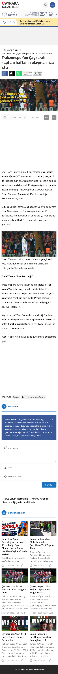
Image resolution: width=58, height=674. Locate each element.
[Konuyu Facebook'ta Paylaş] (5, 73)
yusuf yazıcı (40, 397)
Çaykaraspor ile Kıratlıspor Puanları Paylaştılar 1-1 (40, 637)
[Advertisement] (29, 35)
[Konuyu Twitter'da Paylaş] (12, 73)
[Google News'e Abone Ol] (27, 73)
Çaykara (16, 397)
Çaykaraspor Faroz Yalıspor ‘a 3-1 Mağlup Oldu (14, 589)
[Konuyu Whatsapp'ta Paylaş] (19, 73)
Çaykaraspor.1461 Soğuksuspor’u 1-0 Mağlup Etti (40, 589)
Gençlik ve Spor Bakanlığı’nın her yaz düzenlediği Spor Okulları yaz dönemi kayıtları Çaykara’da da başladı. (14, 547)
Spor (17, 50)
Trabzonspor (27, 397)
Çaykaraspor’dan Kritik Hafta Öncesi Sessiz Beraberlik (14, 637)
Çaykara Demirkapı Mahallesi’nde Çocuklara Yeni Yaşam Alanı (42, 543)
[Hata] (37, 73)
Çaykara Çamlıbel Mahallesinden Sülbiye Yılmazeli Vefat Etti (35, 22)
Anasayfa (8, 50)
